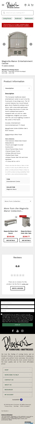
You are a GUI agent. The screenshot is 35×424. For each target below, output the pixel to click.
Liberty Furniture (9, 65)
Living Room (7, 18)
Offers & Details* (25, 406)
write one (25, 284)
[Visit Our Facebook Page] (13, 331)
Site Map (16, 406)
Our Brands (5, 411)
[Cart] (32, 5)
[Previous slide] (6, 224)
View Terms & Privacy (23, 321)
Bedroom (18, 18)
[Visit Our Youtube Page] (18, 331)
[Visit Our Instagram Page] (22, 331)
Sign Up (17, 324)
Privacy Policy (8, 406)
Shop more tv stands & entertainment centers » (16, 25)
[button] (2, 5)
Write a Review (17, 288)
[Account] (29, 5)
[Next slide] (29, 224)
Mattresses (29, 18)
